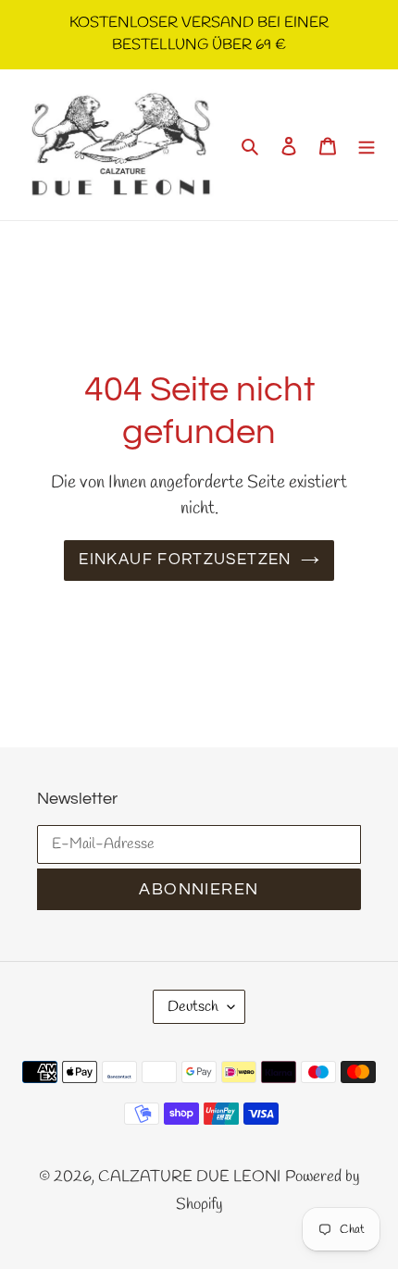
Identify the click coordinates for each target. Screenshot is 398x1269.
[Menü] (366, 145)
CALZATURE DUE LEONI (189, 1177)
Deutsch (193, 1006)
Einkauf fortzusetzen (185, 559)
